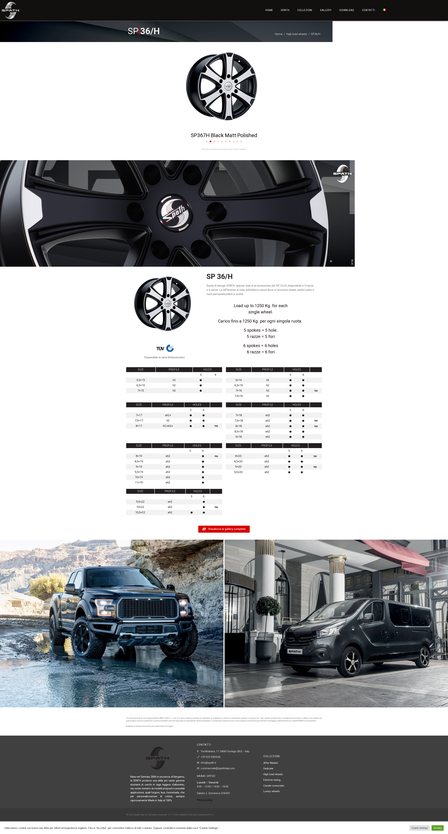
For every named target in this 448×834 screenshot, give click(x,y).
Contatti (368, 10)
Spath (285, 10)
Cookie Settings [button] (420, 828)
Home (269, 10)
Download (347, 10)
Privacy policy (204, 800)
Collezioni (304, 10)
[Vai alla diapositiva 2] (210, 141)
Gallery (326, 10)
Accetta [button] (438, 828)
